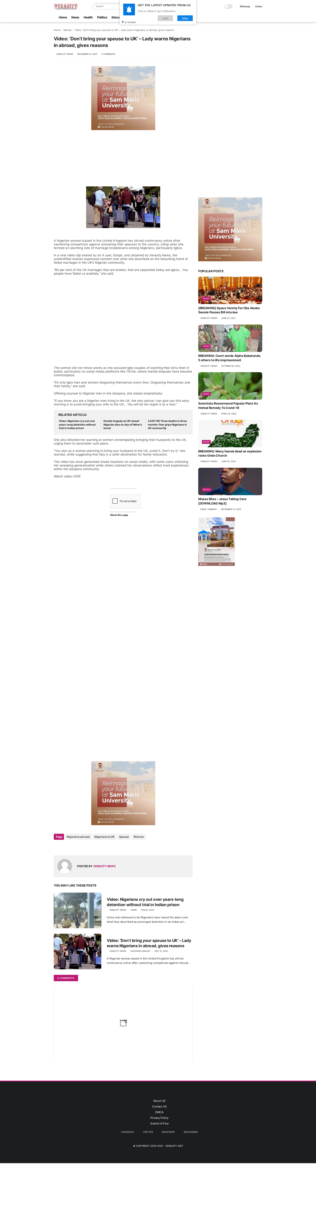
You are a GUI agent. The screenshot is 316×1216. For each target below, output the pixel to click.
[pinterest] (234, 17)
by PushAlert (130, 21)
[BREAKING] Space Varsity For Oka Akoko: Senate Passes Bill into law (229, 310)
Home (63, 17)
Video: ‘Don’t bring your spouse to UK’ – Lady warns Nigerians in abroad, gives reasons (149, 943)
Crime (134, 910)
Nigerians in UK (104, 837)
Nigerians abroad (78, 837)
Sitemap (245, 6)
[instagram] (240, 17)
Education (118, 17)
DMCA (159, 1112)
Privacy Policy (159, 1118)
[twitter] (222, 17)
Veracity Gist (174, 1145)
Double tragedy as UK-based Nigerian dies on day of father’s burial (123, 424)
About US (159, 1101)
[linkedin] (86, 846)
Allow (185, 18)
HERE (77, 476)
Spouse (124, 837)
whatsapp (168, 1131)
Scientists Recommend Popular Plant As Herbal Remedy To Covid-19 (228, 406)
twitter (148, 1131)
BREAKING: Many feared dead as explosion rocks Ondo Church (230, 453)
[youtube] (245, 17)
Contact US (159, 1106)
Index (258, 6)
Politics (102, 17)
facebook (127, 1131)
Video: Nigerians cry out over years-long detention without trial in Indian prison (77, 424)
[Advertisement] (123, 157)
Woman (67, 30)
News (75, 17)
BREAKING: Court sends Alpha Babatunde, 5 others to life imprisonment (229, 358)
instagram (191, 1131)
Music (206, 489)
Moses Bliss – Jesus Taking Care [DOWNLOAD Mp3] (222, 501)
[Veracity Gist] (66, 8)
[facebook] (216, 17)
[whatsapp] (228, 17)
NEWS (206, 298)
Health (88, 17)
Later (165, 18)
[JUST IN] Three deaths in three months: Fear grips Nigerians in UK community (167, 424)
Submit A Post (159, 1123)
